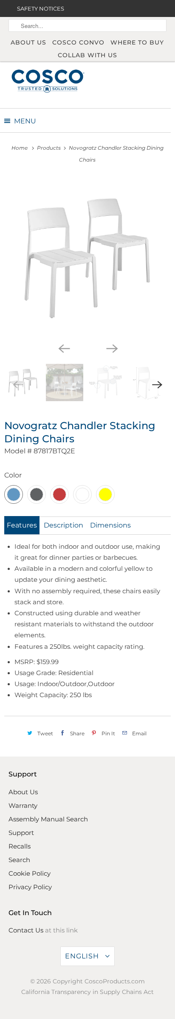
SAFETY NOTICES (40, 8)
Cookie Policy (29, 873)
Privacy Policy (30, 887)
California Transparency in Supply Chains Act (87, 992)
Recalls (19, 846)
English (83, 956)
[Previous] (63, 347)
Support (21, 833)
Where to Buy (137, 42)
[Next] (111, 347)
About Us (28, 42)
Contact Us (25, 930)
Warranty (22, 805)
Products (49, 148)
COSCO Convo (78, 42)
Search (19, 860)
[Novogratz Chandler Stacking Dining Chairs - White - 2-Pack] (87, 257)
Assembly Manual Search (48, 819)
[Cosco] (48, 81)
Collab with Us (87, 55)
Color (13, 475)
